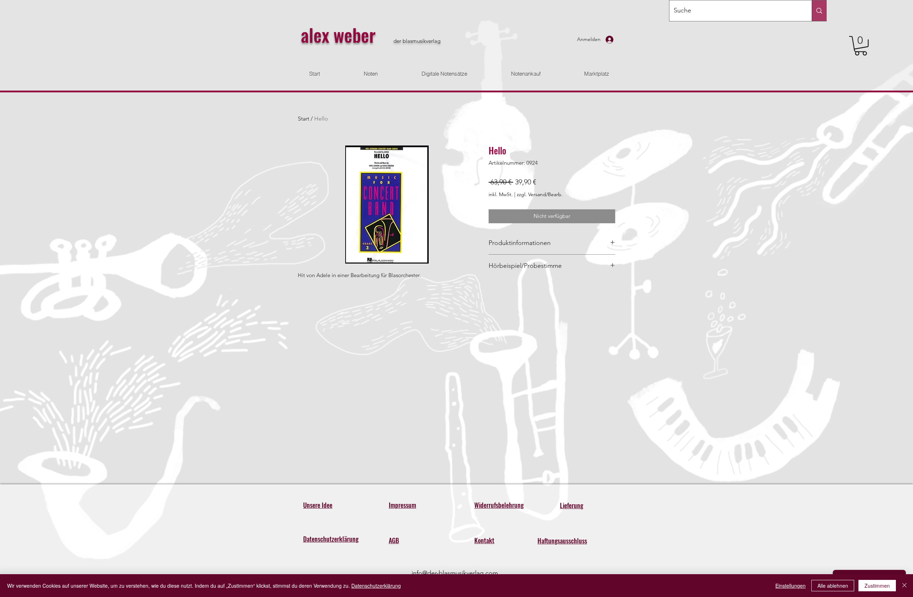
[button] (860, 46)
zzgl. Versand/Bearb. (540, 194)
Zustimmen (877, 585)
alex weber (338, 34)
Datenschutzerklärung (376, 585)
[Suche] (819, 10)
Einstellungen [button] (790, 585)
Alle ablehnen (832, 585)
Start (303, 118)
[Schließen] (904, 585)
